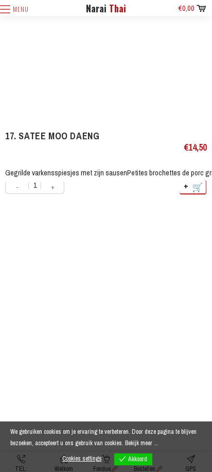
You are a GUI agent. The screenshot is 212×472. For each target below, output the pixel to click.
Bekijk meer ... (141, 443)
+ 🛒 (194, 186)
